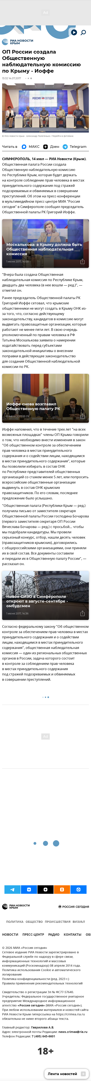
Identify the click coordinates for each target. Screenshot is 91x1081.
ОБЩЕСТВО (34, 922)
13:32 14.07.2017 (11, 78)
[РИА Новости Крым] (17, 42)
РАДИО (53, 935)
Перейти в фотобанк (62, 136)
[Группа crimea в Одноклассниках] (62, 889)
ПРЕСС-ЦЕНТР (33, 935)
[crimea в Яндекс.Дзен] (45, 889)
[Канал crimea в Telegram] (12, 889)
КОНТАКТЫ (72, 935)
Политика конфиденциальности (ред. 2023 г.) (35, 979)
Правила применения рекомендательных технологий (42, 983)
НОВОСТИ (10, 935)
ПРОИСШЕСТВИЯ (57, 922)
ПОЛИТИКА (14, 922)
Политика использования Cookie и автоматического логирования (41, 972)
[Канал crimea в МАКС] (78, 889)
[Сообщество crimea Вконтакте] (29, 889)
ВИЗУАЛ (79, 922)
